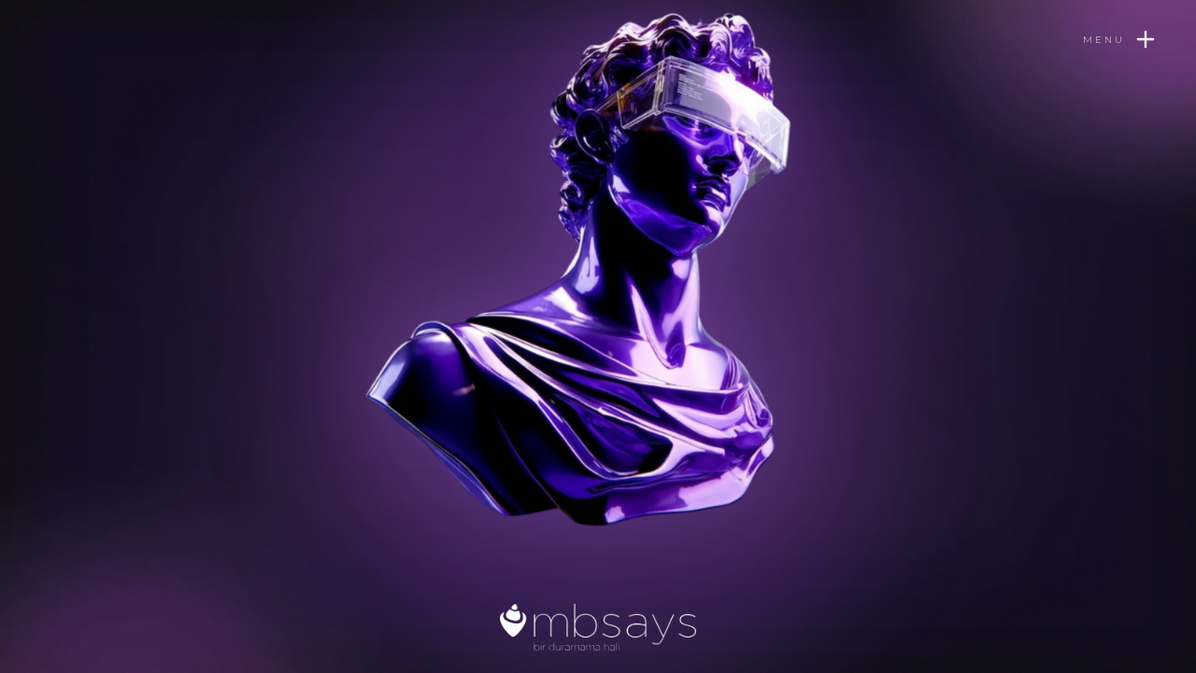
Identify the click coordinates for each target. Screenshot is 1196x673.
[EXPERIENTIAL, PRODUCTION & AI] (616, 121)
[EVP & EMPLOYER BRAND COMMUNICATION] (580, 484)
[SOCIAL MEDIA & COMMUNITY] (326, 332)
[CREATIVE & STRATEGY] (676, 181)
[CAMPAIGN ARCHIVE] (706, 365)
